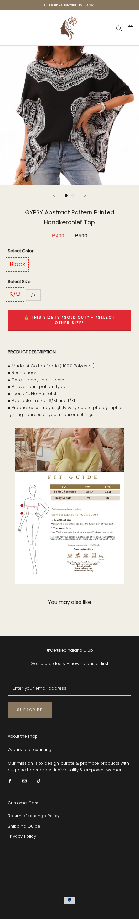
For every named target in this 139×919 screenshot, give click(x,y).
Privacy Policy (22, 836)
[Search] (119, 27)
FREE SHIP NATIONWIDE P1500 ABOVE (69, 5)
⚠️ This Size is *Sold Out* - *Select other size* (69, 320)
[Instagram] (24, 780)
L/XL (33, 295)
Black (17, 264)
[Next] (85, 195)
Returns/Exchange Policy (33, 816)
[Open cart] (130, 28)
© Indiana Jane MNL (69, 864)
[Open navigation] (9, 28)
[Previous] (54, 195)
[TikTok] (39, 780)
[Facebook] (10, 780)
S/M (15, 294)
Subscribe (30, 709)
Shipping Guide (24, 826)
